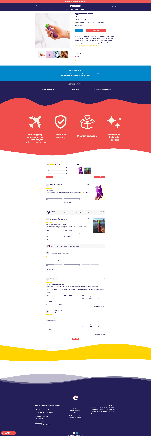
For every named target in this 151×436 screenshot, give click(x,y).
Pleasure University (75, 410)
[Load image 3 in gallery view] (57, 54)
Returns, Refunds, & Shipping (43, 424)
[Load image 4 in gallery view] (64, 54)
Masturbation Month (75, 417)
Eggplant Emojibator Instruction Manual (86, 45)
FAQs (75, 412)
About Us (75, 408)
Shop (75, 405)
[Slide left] (36, 54)
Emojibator (73, 435)
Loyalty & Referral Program (75, 415)
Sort (94, 181)
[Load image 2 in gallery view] (49, 54)
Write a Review (101, 177)
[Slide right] (70, 54)
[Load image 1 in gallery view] (41, 54)
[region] (84, 170)
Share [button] (77, 60)
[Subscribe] (112, 414)
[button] (36, 5)
